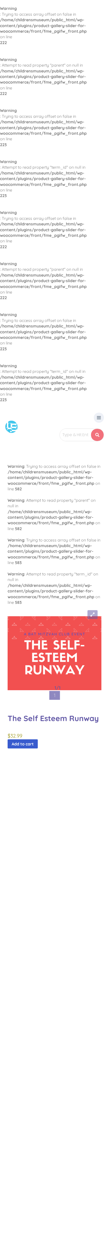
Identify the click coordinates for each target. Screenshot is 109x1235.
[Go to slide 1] (54, 695)
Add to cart (23, 743)
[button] (99, 418)
